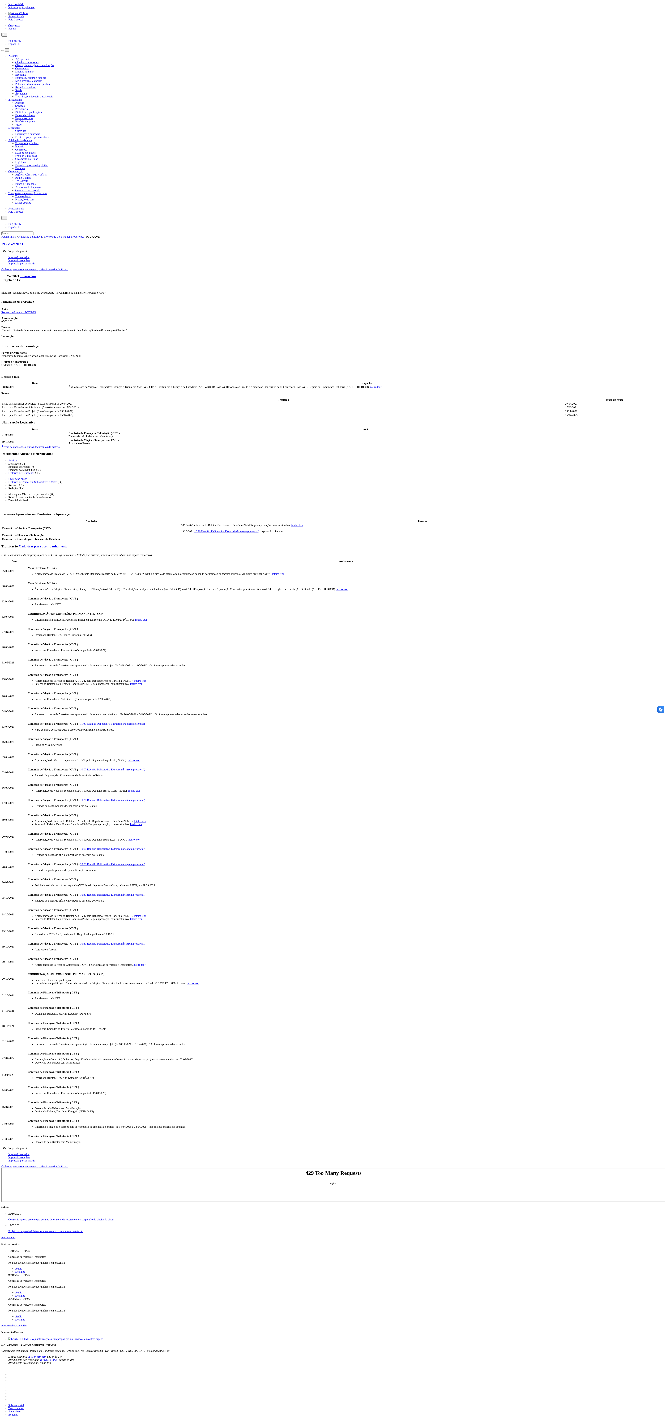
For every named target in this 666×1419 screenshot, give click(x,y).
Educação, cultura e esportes (30, 77)
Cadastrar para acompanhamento (20, 269)
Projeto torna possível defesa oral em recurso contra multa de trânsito (45, 1231)
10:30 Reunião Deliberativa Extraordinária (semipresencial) (226, 531)
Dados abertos (23, 202)
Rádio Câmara (23, 177)
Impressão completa (19, 260)
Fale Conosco (15, 19)
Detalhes (20, 1271)
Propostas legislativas (27, 143)
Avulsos (12, 460)
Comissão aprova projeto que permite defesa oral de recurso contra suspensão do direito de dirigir (61, 1219)
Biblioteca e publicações (28, 112)
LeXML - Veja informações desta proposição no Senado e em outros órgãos (61, 1338)
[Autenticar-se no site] (2, 1368)
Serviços (20, 105)
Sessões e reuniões (25, 152)
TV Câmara (21, 180)
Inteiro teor (28, 276)
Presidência (21, 109)
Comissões (21, 149)
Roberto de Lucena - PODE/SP (18, 312)
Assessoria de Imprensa (28, 187)
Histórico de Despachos (21, 472)
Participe (20, 168)
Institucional (15, 99)
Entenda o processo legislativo (31, 165)
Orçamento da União (26, 158)
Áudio (18, 1268)
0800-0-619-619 (37, 1356)
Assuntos (13, 55)
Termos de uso (16, 1408)
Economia (20, 74)
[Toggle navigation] (2, 50)
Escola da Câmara (25, 115)
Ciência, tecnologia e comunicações (34, 65)
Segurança (21, 93)
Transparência (23, 196)
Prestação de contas (26, 199)
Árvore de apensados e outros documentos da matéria (30, 446)
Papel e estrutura (24, 118)
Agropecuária (22, 59)
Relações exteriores (25, 87)
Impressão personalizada (21, 263)
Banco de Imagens (25, 183)
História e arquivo (25, 121)
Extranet (13, 1414)
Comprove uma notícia (27, 190)
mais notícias (8, 1237)
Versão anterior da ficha (53, 269)
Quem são (20, 130)
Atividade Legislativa (20, 140)
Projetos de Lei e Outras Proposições (64, 236)
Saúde (18, 90)
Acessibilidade (16, 16)
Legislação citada (17, 478)
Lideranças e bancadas (27, 133)
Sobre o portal (16, 1405)
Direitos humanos (25, 71)
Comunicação (15, 171)
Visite (18, 124)
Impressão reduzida (18, 257)
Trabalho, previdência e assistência (34, 96)
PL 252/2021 (12, 244)
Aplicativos (14, 1411)
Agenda (19, 102)
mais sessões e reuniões (14, 1325)
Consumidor (22, 68)
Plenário (19, 146)
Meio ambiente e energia (28, 80)
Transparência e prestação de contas (27, 193)
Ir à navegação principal (21, 7)
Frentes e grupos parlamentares (32, 137)
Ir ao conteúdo (16, 4)
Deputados (14, 127)
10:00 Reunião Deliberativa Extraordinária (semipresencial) (112, 769)
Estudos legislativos (26, 155)
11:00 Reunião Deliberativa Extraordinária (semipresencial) (112, 723)
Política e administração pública (32, 84)
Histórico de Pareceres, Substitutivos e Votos (32, 482)
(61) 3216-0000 (48, 1359)
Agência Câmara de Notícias (31, 174)
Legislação (21, 162)
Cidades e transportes (27, 62)
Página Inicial (8, 236)
